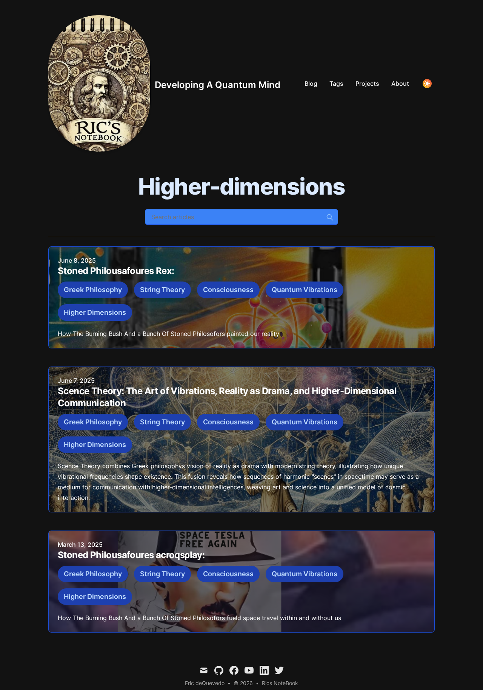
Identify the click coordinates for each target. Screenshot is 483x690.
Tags (336, 83)
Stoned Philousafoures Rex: (116, 270)
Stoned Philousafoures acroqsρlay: (131, 554)
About (400, 83)
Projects (367, 83)
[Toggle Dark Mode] (427, 83)
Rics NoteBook (280, 683)
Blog (311, 83)
